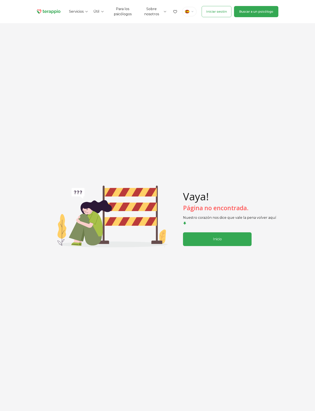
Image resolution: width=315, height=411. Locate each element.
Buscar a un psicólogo (256, 12)
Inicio (217, 239)
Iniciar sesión (216, 12)
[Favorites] (175, 11)
